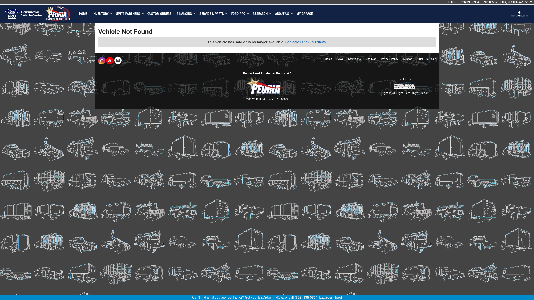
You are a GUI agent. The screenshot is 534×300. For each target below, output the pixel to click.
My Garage (304, 14)
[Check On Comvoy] (118, 61)
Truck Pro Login (426, 59)
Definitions (354, 59)
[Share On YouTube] (109, 61)
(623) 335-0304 (469, 2)
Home (83, 14)
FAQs (340, 59)
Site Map (370, 59)
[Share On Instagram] (101, 61)
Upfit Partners (128, 14)
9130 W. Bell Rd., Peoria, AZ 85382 (508, 2)
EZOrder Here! (330, 297)
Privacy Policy (389, 59)
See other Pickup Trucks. (306, 41)
